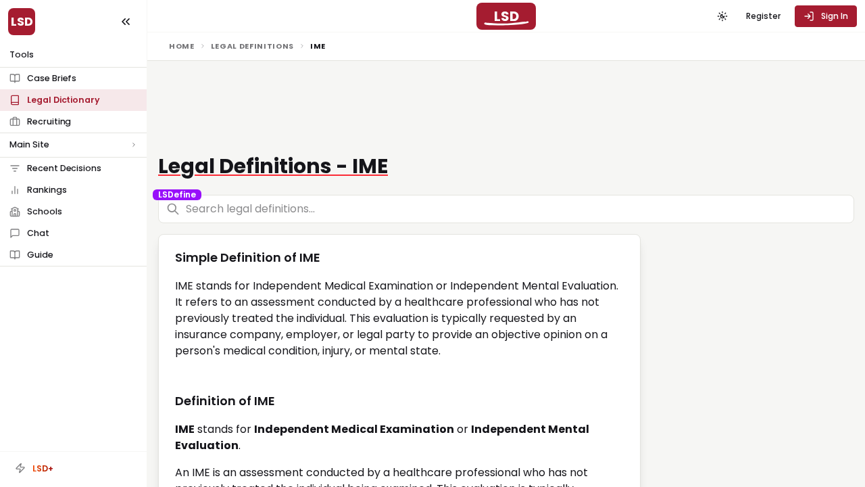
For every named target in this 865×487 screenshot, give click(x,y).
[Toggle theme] (722, 16)
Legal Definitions (252, 46)
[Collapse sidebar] (126, 21)
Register (763, 16)
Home (182, 46)
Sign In (834, 16)
